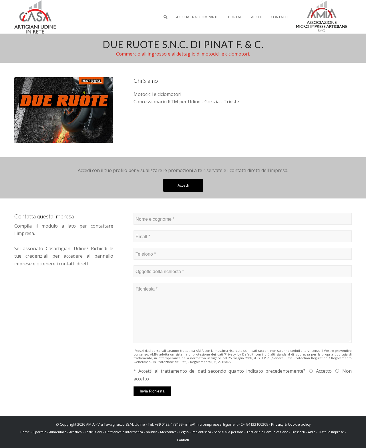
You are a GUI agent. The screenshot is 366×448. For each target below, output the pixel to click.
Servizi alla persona (229, 432)
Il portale (40, 432)
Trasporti (298, 432)
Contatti (183, 440)
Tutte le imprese (331, 432)
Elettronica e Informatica (124, 432)
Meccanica (168, 432)
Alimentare (57, 432)
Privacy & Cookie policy (291, 424)
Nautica (151, 432)
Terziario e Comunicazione (267, 432)
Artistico (75, 432)
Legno (184, 432)
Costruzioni (93, 432)
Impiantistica (201, 432)
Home (25, 432)
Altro (311, 432)
